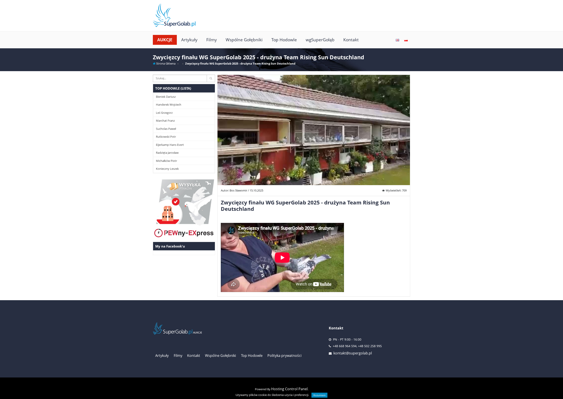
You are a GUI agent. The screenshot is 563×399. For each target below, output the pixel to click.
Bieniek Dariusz (166, 97)
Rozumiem (319, 395)
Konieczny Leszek (167, 169)
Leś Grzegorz (164, 113)
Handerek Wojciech (168, 105)
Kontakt (351, 40)
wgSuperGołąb (320, 40)
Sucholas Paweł (166, 129)
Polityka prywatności (284, 355)
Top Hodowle (284, 40)
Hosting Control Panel (289, 388)
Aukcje (164, 40)
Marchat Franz (165, 121)
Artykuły (189, 40)
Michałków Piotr (166, 161)
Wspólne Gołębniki (244, 40)
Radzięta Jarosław (167, 153)
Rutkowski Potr (166, 137)
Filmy (211, 40)
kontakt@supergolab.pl (352, 353)
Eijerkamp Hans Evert (170, 145)
